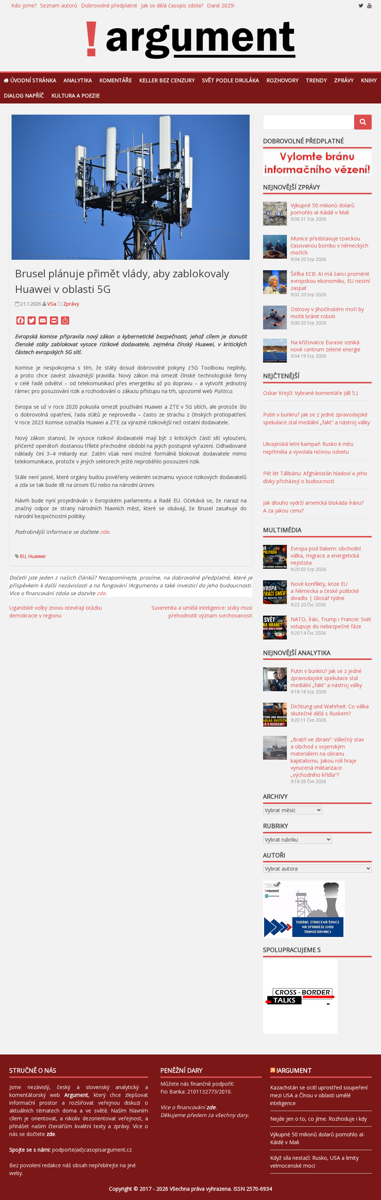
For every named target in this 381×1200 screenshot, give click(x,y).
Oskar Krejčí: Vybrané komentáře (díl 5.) (310, 392)
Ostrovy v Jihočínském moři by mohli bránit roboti (327, 313)
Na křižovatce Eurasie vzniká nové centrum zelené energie (326, 346)
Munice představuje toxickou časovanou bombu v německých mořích (329, 245)
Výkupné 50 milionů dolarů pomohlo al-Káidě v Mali (323, 209)
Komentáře (115, 80)
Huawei (36, 556)
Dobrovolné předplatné (109, 5)
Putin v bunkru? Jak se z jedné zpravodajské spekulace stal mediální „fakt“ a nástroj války (326, 678)
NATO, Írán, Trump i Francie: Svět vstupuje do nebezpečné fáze (331, 623)
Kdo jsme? (23, 5)
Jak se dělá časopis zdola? (172, 5)
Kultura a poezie (75, 95)
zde (101, 593)
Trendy (316, 80)
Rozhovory (282, 80)
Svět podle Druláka (230, 80)
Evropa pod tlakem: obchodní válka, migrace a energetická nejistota (326, 555)
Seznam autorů (58, 5)
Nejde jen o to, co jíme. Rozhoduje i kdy (318, 1118)
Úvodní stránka (33, 80)
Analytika (78, 80)
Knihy (369, 80)
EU (23, 556)
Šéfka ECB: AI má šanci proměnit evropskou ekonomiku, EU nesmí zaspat (330, 280)
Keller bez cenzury (167, 80)
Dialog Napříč (24, 95)
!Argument (294, 1070)
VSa (51, 303)
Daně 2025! (220, 5)
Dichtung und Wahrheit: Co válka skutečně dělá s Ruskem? (330, 710)
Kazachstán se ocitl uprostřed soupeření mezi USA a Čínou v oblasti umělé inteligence (319, 1095)
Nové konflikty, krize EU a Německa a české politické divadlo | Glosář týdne (325, 590)
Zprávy (343, 80)
